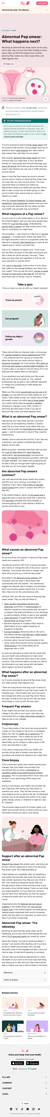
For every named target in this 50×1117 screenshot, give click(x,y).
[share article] (45, 99)
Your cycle (5, 30)
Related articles (10, 993)
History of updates (11, 980)
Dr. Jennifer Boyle (30, 108)
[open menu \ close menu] (3, 3)
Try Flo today (42, 3)
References (8, 973)
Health (14, 30)
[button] (25, 972)
